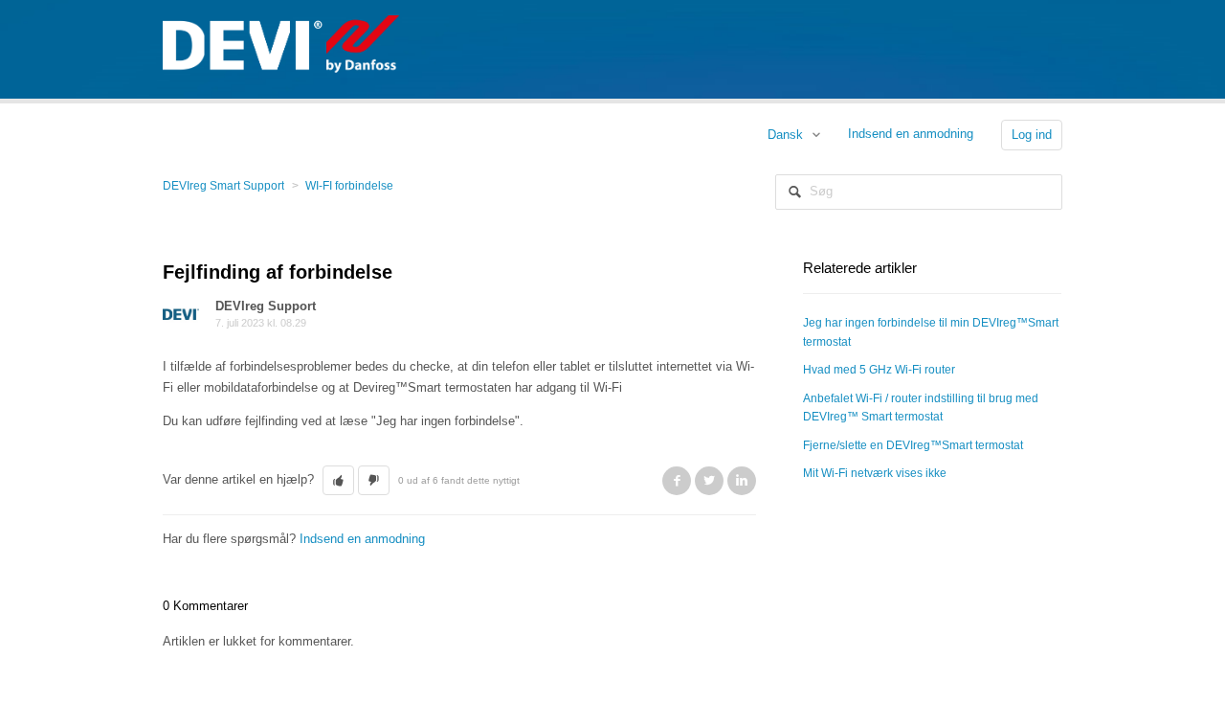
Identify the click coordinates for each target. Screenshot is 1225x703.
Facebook (676, 480)
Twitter (709, 480)
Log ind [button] (1032, 134)
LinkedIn (741, 480)
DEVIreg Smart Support (223, 186)
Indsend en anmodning (910, 133)
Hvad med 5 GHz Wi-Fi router (879, 369)
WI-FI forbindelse (349, 186)
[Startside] (281, 42)
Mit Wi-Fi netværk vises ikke (875, 473)
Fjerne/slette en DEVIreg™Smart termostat (913, 445)
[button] (338, 480)
